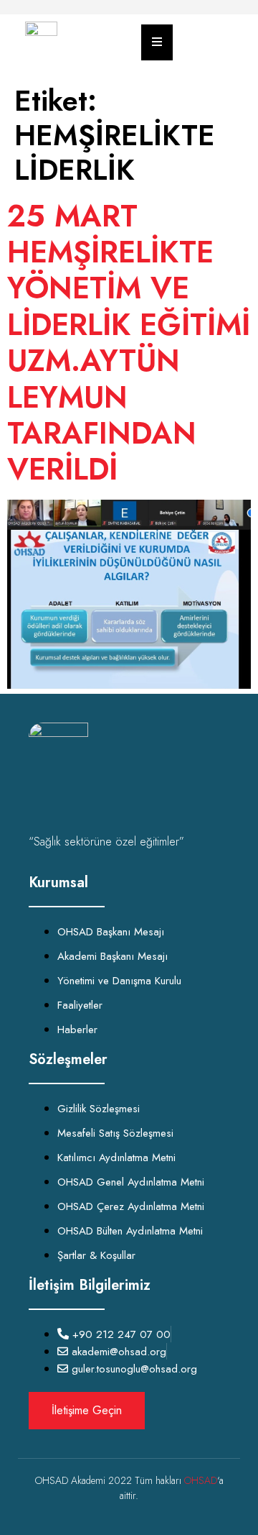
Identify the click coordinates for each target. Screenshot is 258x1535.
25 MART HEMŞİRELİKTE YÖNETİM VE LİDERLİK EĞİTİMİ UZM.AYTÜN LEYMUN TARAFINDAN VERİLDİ (128, 343)
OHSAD (200, 1480)
